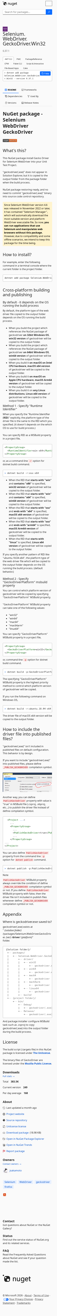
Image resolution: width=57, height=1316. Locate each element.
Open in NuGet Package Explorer (25, 1138)
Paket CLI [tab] (17, 63)
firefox (8, 1186)
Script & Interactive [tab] (35, 63)
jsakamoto (16, 1170)
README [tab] (11, 89)
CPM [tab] (7, 63)
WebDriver (25, 1182)
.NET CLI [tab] (8, 59)
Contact (9, 1221)
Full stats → (9, 1076)
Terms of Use (41, 1295)
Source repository (16, 1120)
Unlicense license (16, 1126)
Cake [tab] (25, 68)
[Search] (49, 12)
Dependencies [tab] (14, 96)
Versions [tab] (11, 102)
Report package (15, 1151)
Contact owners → (12, 1163)
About (28, 1295)
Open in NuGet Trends (19, 1145)
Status (7, 1236)
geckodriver (43, 1182)
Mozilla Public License (38, 1063)
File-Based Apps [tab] (12, 68)
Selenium (10, 1182)
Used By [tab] (34, 96)
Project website (15, 1114)
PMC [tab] (19, 59)
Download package (17, 1132)
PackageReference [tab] (33, 59)
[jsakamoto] (5, 1170)
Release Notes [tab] (31, 102)
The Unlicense (41, 1053)
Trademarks (24, 1303)
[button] (45, 73)
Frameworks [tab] (30, 89)
